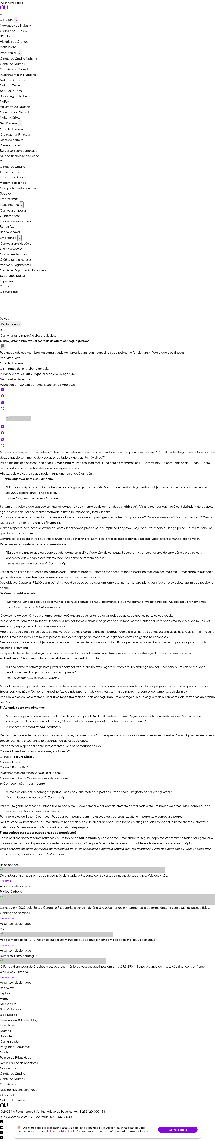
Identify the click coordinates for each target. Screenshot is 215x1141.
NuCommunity (149, 462)
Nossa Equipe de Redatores (19, 1063)
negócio (194, 517)
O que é (6, 756)
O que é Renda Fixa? (14, 767)
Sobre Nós (7, 1036)
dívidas (146, 642)
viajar (140, 517)
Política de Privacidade (15, 1057)
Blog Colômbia (10, 1009)
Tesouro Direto (22, 756)
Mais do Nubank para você (18, 1089)
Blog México (8, 1014)
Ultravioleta (8, 1095)
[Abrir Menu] (1, 14)
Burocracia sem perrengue (18, 956)
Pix (2, 891)
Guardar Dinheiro (12, 363)
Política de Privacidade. (61, 1131)
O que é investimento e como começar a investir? (35, 751)
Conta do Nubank (12, 1079)
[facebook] (2, 397)
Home (4, 998)
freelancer (7, 691)
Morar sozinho (10, 522)
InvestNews (8, 1025)
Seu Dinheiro (13, 891)
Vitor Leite (13, 358)
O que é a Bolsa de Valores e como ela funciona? (34, 778)
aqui (61, 854)
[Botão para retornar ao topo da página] (2, 859)
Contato (5, 1052)
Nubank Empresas (12, 1100)
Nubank (194, 462)
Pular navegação (11, 2)
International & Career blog (19, 1020)
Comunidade (9, 1041)
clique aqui (155, 843)
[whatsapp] (2, 409)
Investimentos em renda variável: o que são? (30, 772)
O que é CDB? (10, 762)
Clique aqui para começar (173, 653)
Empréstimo (8, 1084)
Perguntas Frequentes (15, 1047)
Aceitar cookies (178, 1129)
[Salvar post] (3, 347)
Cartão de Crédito (12, 1073)
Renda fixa (7, 988)
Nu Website (8, 1004)
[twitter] (2, 403)
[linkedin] (2, 390)
